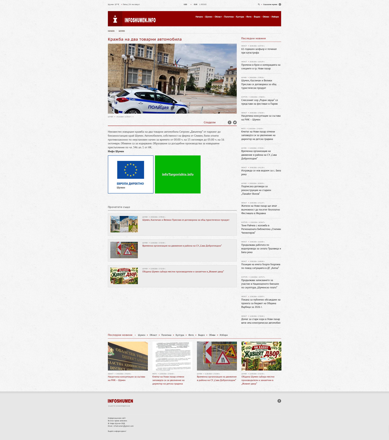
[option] (194, 4)
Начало (199, 16)
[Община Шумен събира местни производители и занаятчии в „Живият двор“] (124, 275)
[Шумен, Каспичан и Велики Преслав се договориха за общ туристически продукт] (124, 224)
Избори (275, 16)
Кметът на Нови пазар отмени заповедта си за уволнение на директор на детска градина (258, 135)
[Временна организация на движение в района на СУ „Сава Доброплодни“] (124, 250)
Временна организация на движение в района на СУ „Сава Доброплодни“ (182, 245)
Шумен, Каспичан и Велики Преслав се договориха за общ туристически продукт (185, 219)
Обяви (266, 16)
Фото (248, 16)
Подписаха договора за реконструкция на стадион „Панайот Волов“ (256, 190)
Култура (240, 16)
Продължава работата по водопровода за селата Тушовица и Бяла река (261, 248)
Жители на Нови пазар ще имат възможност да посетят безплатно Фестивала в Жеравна (260, 209)
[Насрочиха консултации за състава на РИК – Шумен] (111, 356)
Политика (229, 16)
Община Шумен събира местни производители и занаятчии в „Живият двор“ (183, 271)
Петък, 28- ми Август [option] (124, 4)
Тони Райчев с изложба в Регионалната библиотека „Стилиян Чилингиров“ (261, 229)
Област (218, 16)
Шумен (208, 16)
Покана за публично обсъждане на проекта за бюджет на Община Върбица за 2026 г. (260, 303)
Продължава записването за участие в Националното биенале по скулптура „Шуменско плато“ (260, 283)
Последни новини (253, 38)
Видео (257, 16)
